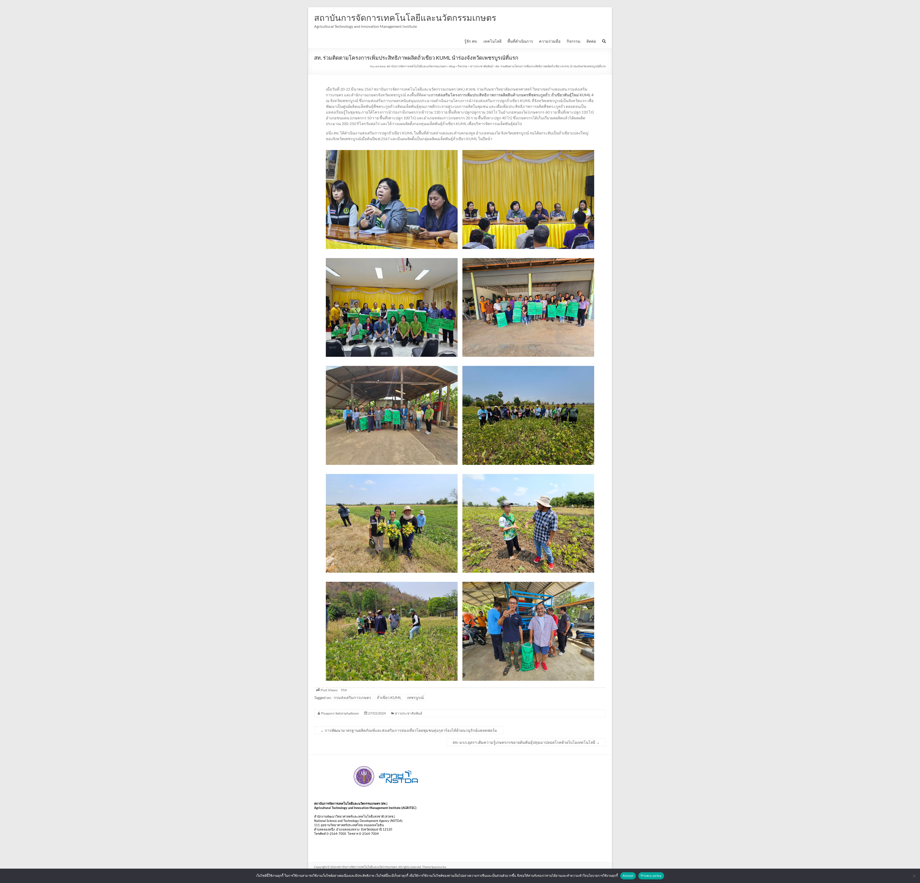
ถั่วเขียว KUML (389, 697)
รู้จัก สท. (470, 41)
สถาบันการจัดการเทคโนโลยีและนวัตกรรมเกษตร (405, 17)
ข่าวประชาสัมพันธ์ (408, 713)
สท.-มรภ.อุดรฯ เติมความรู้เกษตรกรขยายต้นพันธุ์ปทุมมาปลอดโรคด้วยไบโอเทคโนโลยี (526, 742)
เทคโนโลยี (492, 41)
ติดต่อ (591, 41)
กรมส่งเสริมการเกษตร (352, 697)
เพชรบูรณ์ (415, 697)
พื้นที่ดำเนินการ (520, 41)
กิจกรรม (574, 41)
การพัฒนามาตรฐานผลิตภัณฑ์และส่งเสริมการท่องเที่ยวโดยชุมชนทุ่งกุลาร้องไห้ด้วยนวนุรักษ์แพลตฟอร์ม (408, 730)
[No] (914, 875)
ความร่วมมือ (550, 41)
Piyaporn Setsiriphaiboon (340, 713)
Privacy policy (651, 875)
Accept (628, 875)
